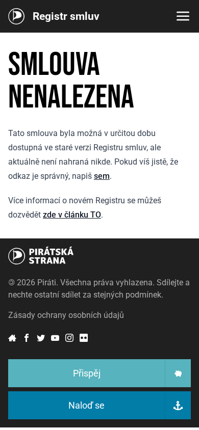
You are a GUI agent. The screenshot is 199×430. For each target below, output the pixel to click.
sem (102, 176)
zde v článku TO (72, 215)
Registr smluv (66, 16)
